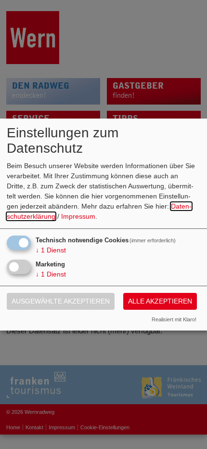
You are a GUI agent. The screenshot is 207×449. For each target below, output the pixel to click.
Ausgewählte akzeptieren (61, 301)
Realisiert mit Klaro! (174, 319)
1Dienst (51, 250)
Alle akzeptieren (160, 301)
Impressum (78, 216)
